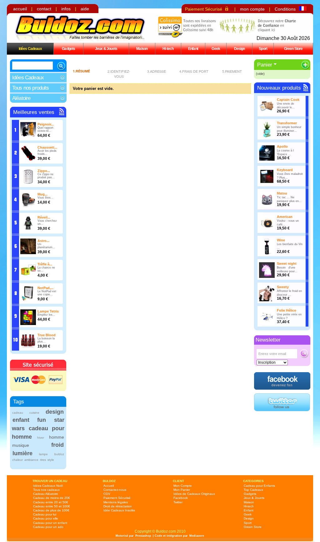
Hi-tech (167, 49)
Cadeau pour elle (45, 518)
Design (239, 49)
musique (20, 445)
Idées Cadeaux (30, 49)
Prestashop (143, 535)
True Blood (47, 335)
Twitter (177, 502)
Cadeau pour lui (44, 514)
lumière (22, 453)
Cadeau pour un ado (48, 527)
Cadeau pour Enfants (259, 485)
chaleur (17, 459)
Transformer (287, 123)
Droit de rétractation (117, 506)
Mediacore (196, 535)
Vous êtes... (45, 197)
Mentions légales (115, 502)
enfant (20, 420)
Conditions (285, 9)
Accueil (108, 485)
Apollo (282, 146)
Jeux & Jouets (106, 49)
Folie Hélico (286, 310)
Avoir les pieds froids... (47, 152)
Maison (142, 49)
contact (44, 8)
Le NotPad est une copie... (47, 293)
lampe (43, 454)
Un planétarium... (46, 246)
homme (56, 437)
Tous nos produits (30, 88)
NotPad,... (45, 288)
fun (41, 420)
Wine (281, 240)
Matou (282, 193)
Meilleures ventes (33, 112)
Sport (263, 49)
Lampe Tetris (48, 311)
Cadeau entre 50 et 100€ (51, 506)
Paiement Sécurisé (203, 9)
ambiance (31, 459)
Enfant (193, 49)
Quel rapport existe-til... (45, 129)
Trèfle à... (45, 264)
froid (57, 445)
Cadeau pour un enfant (50, 523)
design (55, 412)
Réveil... (44, 217)
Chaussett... (47, 147)
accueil (20, 8)
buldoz (59, 454)
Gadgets (68, 49)
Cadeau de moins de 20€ (51, 498)
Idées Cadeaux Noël (48, 485)
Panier (264, 65)
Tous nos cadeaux (46, 489)
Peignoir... (46, 124)
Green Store (293, 49)
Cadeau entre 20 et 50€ (50, 502)
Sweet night (287, 263)
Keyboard (285, 170)
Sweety (283, 287)
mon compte (252, 9)
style (51, 459)
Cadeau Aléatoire (45, 493)
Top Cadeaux (253, 489)
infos (66, 8)
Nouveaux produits (279, 88)
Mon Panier (181, 489)
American (284, 217)
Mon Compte (182, 485)
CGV (106, 493)
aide (85, 8)
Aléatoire (21, 98)
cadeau (17, 412)
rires (43, 459)
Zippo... (44, 171)
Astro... (43, 241)
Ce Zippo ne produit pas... (46, 176)
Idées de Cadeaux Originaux (194, 493)
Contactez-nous (114, 489)
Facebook (180, 498)
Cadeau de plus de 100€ (51, 510)
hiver (40, 437)
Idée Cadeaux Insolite (119, 510)
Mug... (43, 194)
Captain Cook (288, 99)
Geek (216, 49)
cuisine (34, 412)
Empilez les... (46, 314)
